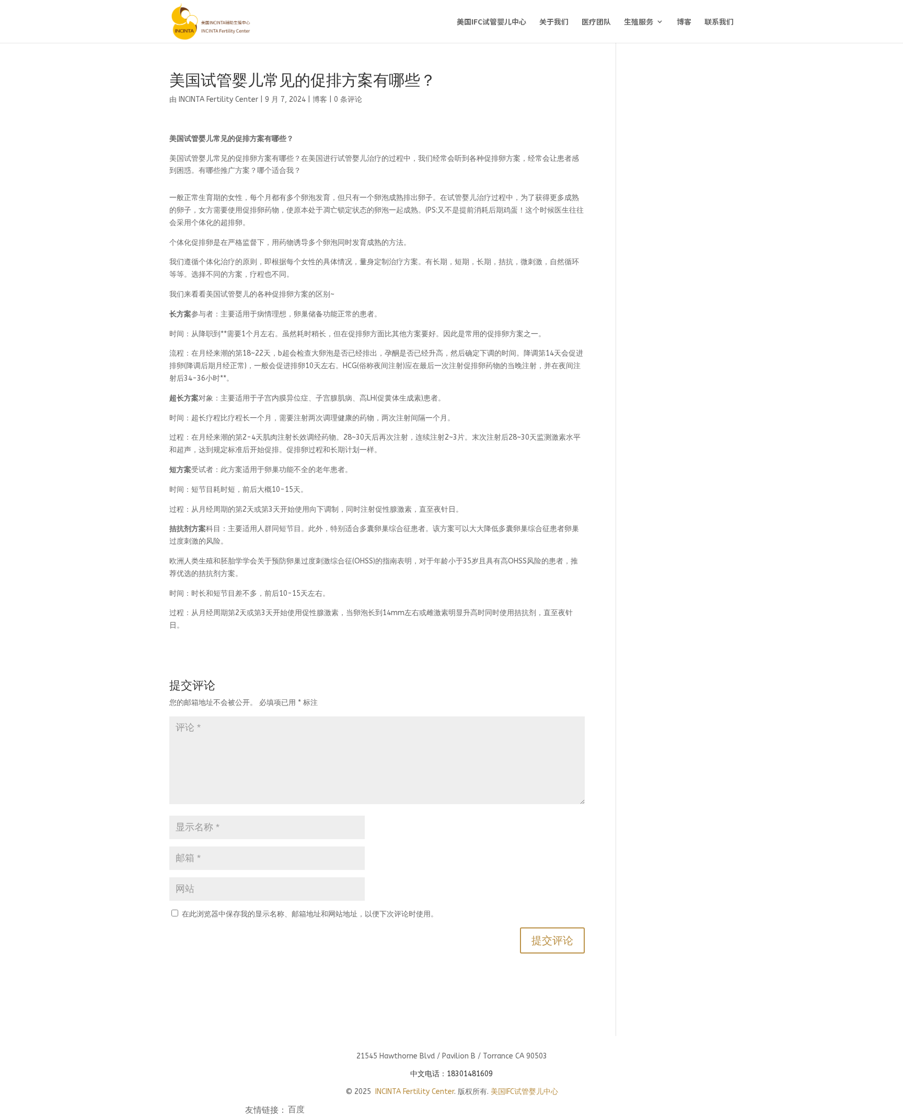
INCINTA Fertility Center (218, 99)
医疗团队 (596, 22)
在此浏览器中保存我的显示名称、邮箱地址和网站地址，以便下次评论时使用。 (310, 914)
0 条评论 (348, 99)
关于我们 (554, 22)
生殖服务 (638, 22)
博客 (684, 22)
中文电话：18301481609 (451, 1073)
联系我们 (719, 22)
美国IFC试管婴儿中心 (491, 22)
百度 (296, 1110)
